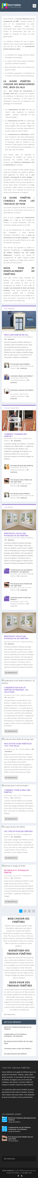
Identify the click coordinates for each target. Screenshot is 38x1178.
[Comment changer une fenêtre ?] (19, 420)
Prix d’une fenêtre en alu (16, 335)
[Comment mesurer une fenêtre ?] (6, 391)
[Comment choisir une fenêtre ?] (6, 377)
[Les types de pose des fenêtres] (6, 466)
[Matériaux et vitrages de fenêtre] (19, 866)
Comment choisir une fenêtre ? (21, 376)
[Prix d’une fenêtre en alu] (19, 321)
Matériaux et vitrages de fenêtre (16, 871)
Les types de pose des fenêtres (21, 466)
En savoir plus (11, 673)
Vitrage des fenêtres (27, 538)
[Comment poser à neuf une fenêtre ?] (6, 598)
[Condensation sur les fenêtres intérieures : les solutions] (6, 571)
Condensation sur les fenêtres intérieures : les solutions (21, 571)
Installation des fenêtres (17, 396)
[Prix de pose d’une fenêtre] (6, 365)
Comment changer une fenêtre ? (15, 435)
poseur (15, 484)
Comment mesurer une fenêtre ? (21, 391)
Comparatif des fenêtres (17, 380)
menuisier (9, 337)
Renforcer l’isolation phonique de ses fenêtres (16, 534)
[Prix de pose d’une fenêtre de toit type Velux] (6, 481)
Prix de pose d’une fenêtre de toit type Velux (21, 481)
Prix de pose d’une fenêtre (20, 364)
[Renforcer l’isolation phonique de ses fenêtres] (19, 520)
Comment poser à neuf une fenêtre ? (20, 598)
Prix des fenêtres (27, 337)
